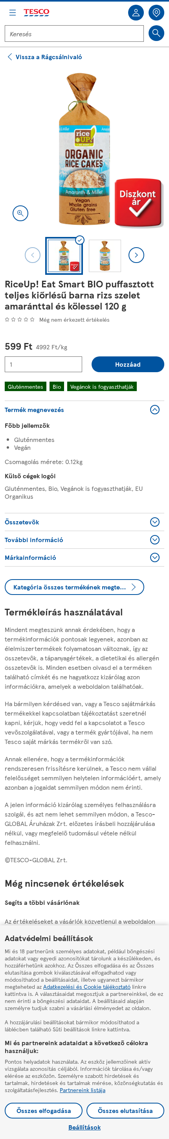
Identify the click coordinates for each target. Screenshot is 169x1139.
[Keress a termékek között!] (156, 33)
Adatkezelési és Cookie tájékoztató (86, 986)
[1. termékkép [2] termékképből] (84, 149)
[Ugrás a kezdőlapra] (37, 13)
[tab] (64, 256)
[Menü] (12, 13)
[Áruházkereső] (156, 13)
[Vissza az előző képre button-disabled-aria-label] (32, 255)
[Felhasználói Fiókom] (136, 13)
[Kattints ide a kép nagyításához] (20, 213)
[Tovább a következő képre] (136, 255)
